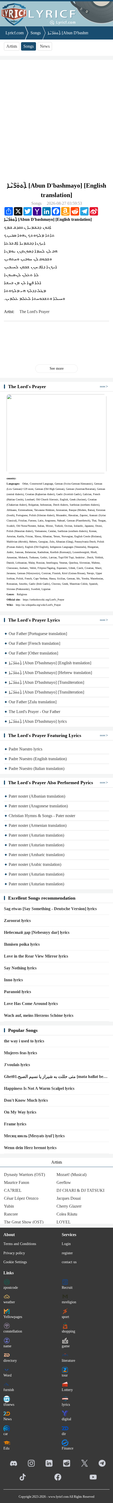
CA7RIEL (13, 1190)
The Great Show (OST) (23, 1222)
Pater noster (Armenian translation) (37, 825)
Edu (6, 1448)
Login (66, 1244)
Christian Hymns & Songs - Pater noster (42, 815)
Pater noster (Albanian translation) (37, 796)
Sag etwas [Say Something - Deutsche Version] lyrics (50, 908)
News (45, 46)
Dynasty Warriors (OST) (24, 1174)
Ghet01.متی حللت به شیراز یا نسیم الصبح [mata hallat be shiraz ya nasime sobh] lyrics (53, 1077)
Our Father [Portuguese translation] (38, 633)
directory (10, 1361)
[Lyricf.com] (56, 13)
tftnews (8, 1405)
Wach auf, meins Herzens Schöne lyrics (38, 1015)
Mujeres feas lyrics (20, 1053)
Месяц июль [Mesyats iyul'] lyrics (34, 1136)
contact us (69, 1262)
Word (7, 1375)
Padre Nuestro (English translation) (38, 759)
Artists (11, 46)
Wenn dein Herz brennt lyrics (30, 1147)
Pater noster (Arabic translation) (35, 864)
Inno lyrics (13, 980)
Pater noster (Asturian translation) (36, 835)
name (7, 1346)
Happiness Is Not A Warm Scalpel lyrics (39, 1088)
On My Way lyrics (20, 1112)
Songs (35, 33)
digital (66, 1419)
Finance (67, 1448)
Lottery (67, 1390)
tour (65, 1375)
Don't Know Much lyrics (26, 1100)
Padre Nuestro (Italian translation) (36, 768)
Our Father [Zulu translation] (32, 702)
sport (65, 1317)
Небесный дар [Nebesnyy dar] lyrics (36, 932)
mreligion (69, 1302)
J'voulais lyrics (17, 1064)
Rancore (11, 1214)
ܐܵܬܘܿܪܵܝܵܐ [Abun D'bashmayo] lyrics (38, 721)
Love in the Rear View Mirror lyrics (36, 956)
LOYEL (63, 1222)
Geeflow (63, 1182)
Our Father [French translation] (34, 643)
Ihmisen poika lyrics (22, 944)
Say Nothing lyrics (20, 968)
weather (9, 1302)
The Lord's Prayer (34, 311)
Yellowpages (12, 1317)
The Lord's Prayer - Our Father (34, 711)
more (102, 386)
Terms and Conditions (19, 1244)
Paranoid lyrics (17, 991)
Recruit (67, 1288)
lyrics (66, 1405)
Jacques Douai (68, 1198)
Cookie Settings (15, 1262)
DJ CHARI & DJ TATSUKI (80, 1190)
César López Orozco (21, 1198)
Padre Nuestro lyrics (25, 749)
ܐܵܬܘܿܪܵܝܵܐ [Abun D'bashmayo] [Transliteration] (46, 682)
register (67, 1253)
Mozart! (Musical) (71, 1174)
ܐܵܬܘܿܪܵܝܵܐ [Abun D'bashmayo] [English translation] (50, 663)
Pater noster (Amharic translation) (36, 854)
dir (64, 1434)
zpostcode (10, 1288)
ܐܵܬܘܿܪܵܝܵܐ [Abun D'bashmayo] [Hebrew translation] (50, 672)
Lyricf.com (15, 33)
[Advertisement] (56, 120)
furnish (8, 1390)
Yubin (9, 1206)
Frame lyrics (15, 1124)
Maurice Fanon (16, 1182)
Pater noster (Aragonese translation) (38, 806)
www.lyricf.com (58, 1497)
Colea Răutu (66, 1214)
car (5, 1434)
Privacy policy (14, 1253)
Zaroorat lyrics (17, 920)
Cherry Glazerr (68, 1206)
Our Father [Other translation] (33, 653)
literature (68, 1361)
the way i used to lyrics (24, 1041)
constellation (12, 1331)
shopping (68, 1331)
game (66, 1346)
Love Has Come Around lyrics (31, 1003)
